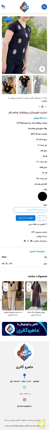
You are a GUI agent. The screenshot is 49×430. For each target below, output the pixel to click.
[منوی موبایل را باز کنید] (44, 6)
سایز (45, 205)
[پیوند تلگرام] (25, 241)
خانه (45, 98)
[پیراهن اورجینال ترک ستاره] (36, 295)
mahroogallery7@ (24, 406)
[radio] (42, 196)
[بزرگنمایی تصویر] (42, 69)
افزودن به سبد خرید (25, 218)
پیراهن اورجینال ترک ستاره (36, 312)
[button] (44, 45)
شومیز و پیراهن (16, 98)
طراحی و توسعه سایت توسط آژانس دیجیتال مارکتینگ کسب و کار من (24, 426)
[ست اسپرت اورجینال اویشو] (13, 295)
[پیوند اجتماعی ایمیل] (31, 241)
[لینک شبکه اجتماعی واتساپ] (28, 241)
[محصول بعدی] (39, 106)
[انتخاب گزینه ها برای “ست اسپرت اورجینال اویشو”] (5, 284)
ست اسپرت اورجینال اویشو (13, 312)
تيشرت (44, 101)
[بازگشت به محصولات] (42, 106)
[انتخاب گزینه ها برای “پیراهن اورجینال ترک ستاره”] (29, 284)
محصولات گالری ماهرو (33, 98)
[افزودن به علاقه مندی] (29, 289)
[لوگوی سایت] (24, 7)
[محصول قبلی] (45, 106)
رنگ (45, 189)
